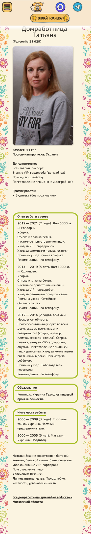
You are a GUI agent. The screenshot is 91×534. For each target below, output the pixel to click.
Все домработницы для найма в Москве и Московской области (42, 499)
